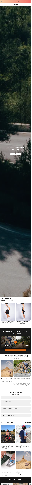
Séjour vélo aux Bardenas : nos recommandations (21, 472)
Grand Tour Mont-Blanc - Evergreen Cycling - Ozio (23, 446)
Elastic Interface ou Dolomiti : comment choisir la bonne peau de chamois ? (8, 473)
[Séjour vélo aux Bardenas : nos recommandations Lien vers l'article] (23, 460)
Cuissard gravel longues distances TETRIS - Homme (23, 322)
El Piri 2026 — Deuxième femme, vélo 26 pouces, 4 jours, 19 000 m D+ (7, 446)
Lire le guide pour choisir (15, 350)
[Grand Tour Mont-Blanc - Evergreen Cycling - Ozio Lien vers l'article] (23, 434)
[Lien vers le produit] (8, 312)
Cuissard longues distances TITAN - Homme (8, 321)
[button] (1, 4)
